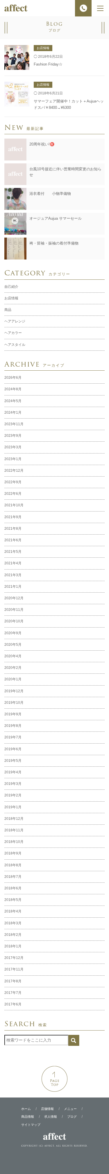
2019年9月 (13, 714)
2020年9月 (13, 633)
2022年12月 (14, 471)
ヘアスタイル (14, 345)
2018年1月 (13, 946)
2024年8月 (13, 389)
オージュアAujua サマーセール (55, 218)
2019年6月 (13, 749)
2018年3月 (13, 923)
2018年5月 (13, 900)
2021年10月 (14, 505)
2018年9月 (13, 853)
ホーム (26, 1108)
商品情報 (27, 1116)
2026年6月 (13, 378)
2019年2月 (13, 795)
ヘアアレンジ (14, 321)
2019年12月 (14, 691)
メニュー (70, 1108)
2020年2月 (13, 668)
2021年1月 (13, 587)
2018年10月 (14, 842)
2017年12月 (14, 958)
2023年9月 (13, 436)
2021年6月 (13, 540)
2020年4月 (13, 656)
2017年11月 (14, 969)
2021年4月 (13, 563)
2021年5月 (13, 552)
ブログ (72, 1116)
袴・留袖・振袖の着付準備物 (53, 243)
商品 (7, 310)
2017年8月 (13, 981)
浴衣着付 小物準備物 (50, 193)
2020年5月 (13, 645)
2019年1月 (13, 807)
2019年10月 (14, 703)
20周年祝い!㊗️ (41, 144)
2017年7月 (13, 993)
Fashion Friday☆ (48, 64)
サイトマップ (30, 1124)
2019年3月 (13, 784)
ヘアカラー (13, 333)
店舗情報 (47, 1108)
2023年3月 (13, 447)
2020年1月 (13, 679)
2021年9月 (13, 517)
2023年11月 (14, 424)
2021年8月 (13, 529)
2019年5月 (13, 761)
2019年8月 (13, 726)
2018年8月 (13, 865)
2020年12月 (14, 598)
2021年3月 (13, 575)
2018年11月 (14, 830)
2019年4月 (13, 772)
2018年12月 (14, 819)
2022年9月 (13, 482)
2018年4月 (13, 911)
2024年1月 (13, 412)
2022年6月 (13, 494)
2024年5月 (13, 401)
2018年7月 (13, 877)
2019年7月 (13, 737)
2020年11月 (14, 610)
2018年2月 (13, 935)
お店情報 (11, 298)
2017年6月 (13, 1004)
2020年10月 (14, 621)
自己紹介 (11, 287)
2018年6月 (13, 888)
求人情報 (50, 1116)
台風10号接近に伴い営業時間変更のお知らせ (65, 172)
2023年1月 (13, 459)
